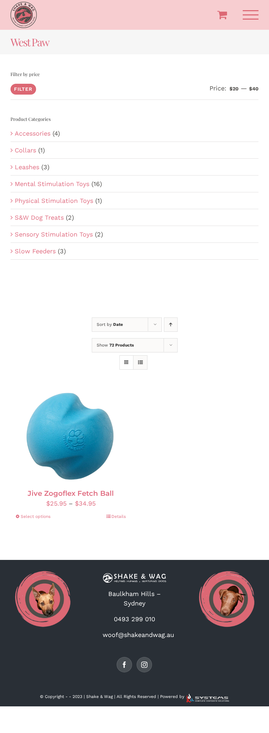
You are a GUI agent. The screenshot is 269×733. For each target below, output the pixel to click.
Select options (35, 516)
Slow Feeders (35, 251)
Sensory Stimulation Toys (54, 234)
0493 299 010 (134, 619)
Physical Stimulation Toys (54, 200)
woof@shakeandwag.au (138, 634)
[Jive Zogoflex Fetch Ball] (71, 436)
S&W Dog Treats (39, 217)
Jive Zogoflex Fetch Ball (71, 493)
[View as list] (140, 362)
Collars (25, 150)
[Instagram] (144, 664)
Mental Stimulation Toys (52, 183)
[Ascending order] (171, 324)
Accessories (32, 133)
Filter (23, 89)
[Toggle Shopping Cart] (222, 14)
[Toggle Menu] (251, 15)
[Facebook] (124, 664)
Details (118, 516)
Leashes (27, 167)
